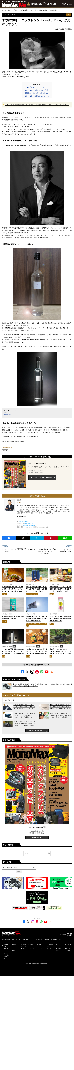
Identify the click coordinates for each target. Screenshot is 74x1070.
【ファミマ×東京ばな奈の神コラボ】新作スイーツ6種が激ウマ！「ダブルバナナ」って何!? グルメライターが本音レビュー (37, 105)
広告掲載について (56, 939)
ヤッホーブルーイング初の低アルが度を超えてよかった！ (13, 617)
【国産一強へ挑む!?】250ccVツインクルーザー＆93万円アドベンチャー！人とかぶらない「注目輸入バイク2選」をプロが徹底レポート (24, 723)
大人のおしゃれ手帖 (24, 945)
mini (40, 944)
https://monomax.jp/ (29, 525)
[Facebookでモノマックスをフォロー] (22, 673)
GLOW (22, 949)
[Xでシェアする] (23, 538)
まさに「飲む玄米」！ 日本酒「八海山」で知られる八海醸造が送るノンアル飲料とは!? (60, 618)
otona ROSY (68, 944)
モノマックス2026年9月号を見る (42, 477)
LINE (65, 538)
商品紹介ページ (8, 414)
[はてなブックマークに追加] (37, 538)
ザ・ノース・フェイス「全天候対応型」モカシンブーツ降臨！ (18, 550)
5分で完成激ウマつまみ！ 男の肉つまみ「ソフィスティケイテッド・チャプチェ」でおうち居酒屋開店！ (13, 590)
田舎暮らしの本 (59, 949)
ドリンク (5, 450)
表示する (18, 871)
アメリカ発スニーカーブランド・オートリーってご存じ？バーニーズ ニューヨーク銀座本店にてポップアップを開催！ (54, 551)
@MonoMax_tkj (28, 523)
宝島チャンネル (6, 945)
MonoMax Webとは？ (8, 939)
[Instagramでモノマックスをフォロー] (32, 673)
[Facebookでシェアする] (9, 538)
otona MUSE (14, 949)
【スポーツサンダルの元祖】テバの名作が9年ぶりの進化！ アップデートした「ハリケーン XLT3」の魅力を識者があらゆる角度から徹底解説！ (60, 653)
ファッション (42, 624)
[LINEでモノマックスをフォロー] (42, 673)
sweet (31, 944)
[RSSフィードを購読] (51, 673)
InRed (14, 944)
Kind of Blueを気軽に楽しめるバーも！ (38, 96)
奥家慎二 (20, 502)
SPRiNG (6, 949)
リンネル (58, 944)
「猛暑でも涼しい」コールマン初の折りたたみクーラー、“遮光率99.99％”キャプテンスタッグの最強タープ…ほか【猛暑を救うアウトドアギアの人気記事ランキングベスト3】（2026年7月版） (24, 715)
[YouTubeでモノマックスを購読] (46, 673)
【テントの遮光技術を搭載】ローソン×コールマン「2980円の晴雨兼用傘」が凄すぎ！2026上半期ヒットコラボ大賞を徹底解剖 (60, 707)
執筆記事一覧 (21, 516)
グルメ (69, 15)
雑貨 (27, 626)
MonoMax (32, 949)
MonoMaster (50, 949)
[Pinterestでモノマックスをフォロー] (37, 673)
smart (40, 949)
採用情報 (25, 939)
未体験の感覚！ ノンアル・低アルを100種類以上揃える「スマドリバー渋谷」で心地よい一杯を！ (60, 589)
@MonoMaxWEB (24, 521)
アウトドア (29, 594)
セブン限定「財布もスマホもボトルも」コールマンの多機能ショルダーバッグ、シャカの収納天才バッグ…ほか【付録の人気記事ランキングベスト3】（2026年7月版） (24, 707)
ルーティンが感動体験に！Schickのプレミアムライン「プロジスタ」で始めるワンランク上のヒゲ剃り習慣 (13, 652)
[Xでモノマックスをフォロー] (27, 673)
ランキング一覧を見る (36, 731)
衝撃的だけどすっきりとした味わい (36, 93)
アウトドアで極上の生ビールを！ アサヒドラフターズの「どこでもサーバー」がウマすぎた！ (36, 589)
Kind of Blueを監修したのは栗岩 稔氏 (37, 90)
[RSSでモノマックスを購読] (50, 922)
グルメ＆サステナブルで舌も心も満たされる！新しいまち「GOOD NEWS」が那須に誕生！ (37, 618)
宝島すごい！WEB (67, 949)
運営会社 (18, 939)
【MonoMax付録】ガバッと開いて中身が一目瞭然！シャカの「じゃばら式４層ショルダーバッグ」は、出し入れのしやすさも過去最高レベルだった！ (42, 685)
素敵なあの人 (50, 945)
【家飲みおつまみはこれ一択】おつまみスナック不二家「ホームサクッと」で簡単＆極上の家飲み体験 (36, 652)
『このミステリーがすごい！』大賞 (6, 955)
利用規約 (46, 939)
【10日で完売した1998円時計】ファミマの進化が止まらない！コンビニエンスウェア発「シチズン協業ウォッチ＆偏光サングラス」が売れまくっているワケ (60, 715)
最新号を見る (36, 837)
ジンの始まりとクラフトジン (34, 87)
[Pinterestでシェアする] (51, 538)
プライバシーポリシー (36, 939)
